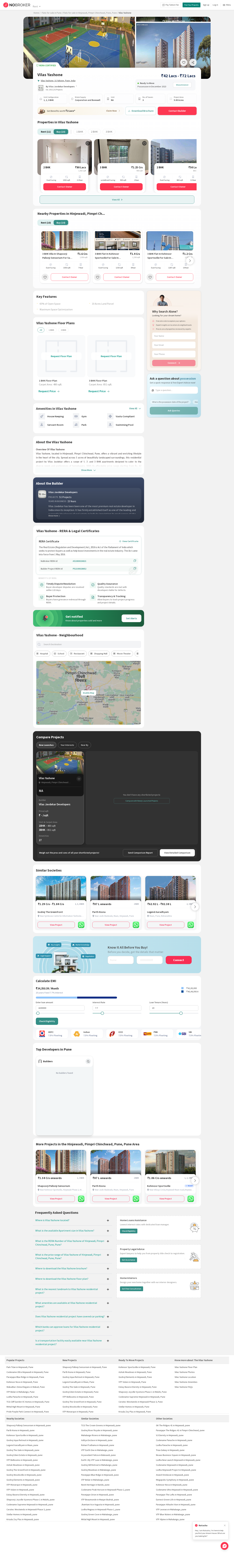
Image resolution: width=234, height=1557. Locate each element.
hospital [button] (44, 653)
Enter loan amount (44, 1002)
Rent (35, 6)
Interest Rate (99, 1002)
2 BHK (94, 131)
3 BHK (109, 131)
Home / (37, 12)
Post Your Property (191, 5)
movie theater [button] (124, 653)
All (41, 330)
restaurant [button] (79, 653)
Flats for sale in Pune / (52, 12)
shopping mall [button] (100, 653)
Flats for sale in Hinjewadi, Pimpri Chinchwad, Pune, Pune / (90, 12)
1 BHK (79, 131)
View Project (56, 924)
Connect (172, 362)
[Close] (224, 1525)
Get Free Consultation (131, 1289)
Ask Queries (174, 410)
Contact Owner (64, 186)
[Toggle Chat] (224, 1546)
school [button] (61, 653)
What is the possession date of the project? (170, 402)
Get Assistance (128, 1260)
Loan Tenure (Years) (158, 1002)
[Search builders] (88, 1061)
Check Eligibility (47, 1021)
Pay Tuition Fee (172, 5)
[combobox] (91, 644)
